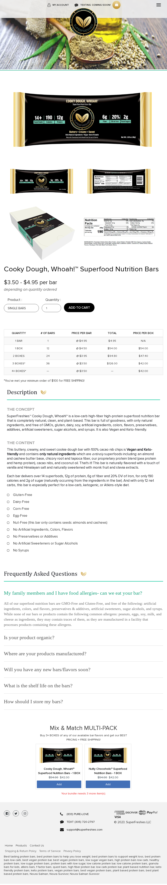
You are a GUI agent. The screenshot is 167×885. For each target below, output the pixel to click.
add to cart (79, 308)
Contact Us (37, 845)
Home (9, 845)
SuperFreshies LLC (138, 822)
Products (21, 845)
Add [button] (59, 784)
